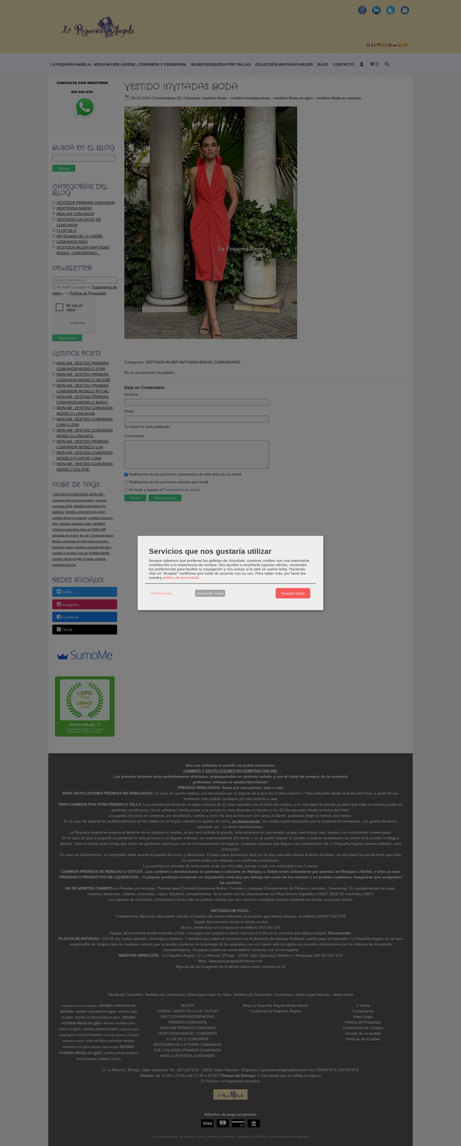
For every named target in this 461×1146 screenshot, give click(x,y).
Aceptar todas (293, 593)
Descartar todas (210, 593)
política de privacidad (180, 577)
